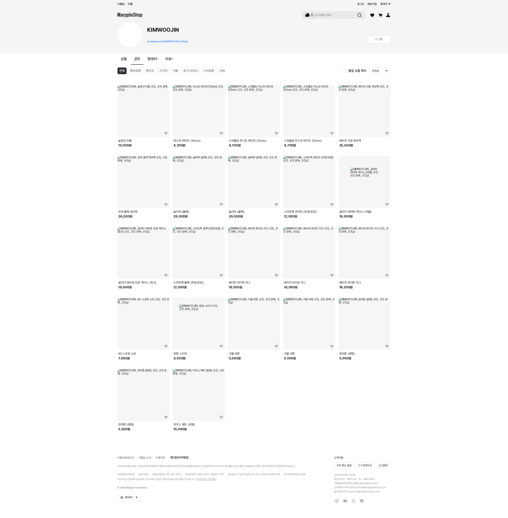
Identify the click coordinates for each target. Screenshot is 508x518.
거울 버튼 (234, 353)
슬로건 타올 (125, 140)
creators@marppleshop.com (363, 491)
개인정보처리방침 (179, 457)
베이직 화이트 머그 (240, 282)
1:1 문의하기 (365, 465)
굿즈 (137, 59)
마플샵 (120, 4)
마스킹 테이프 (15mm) (186, 140)
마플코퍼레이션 (125, 457)
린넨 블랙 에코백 (128, 212)
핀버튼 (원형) (347, 353)
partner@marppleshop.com (370, 487)
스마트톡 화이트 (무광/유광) (300, 212)
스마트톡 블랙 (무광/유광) (188, 282)
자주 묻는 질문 (344, 465)
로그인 (360, 4)
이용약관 (160, 457)
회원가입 (372, 4)
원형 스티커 (180, 353)
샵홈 (124, 59)
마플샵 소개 (145, 457)
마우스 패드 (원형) (184, 424)
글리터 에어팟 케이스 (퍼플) (355, 212)
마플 (130, 4)
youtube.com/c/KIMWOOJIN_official (167, 41)
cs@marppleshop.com (365, 483)
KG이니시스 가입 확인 (206, 479)
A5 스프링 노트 (127, 353)
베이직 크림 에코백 (350, 140)
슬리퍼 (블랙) (181, 212)
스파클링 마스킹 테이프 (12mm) (247, 140)
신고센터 (383, 465)
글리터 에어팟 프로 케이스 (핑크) (137, 282)
